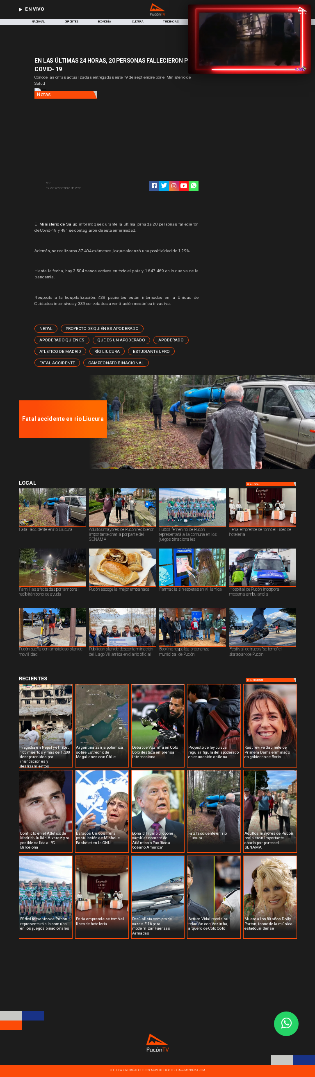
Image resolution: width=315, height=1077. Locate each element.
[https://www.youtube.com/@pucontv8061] (183, 186)
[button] (45, 329)
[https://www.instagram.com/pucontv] (174, 186)
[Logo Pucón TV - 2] (157, 14)
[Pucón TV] (79, 183)
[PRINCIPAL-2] (200, 468)
